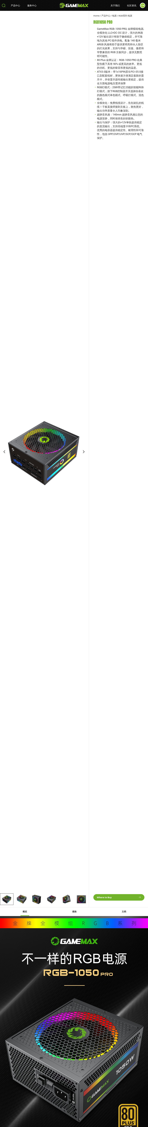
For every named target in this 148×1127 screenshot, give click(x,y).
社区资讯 (131, 5)
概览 (25, 911)
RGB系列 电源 (125, 15)
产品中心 (15, 5)
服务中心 (32, 5)
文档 (124, 911)
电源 (114, 15)
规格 (74, 911)
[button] (4, 451)
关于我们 (115, 5)
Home (96, 15)
